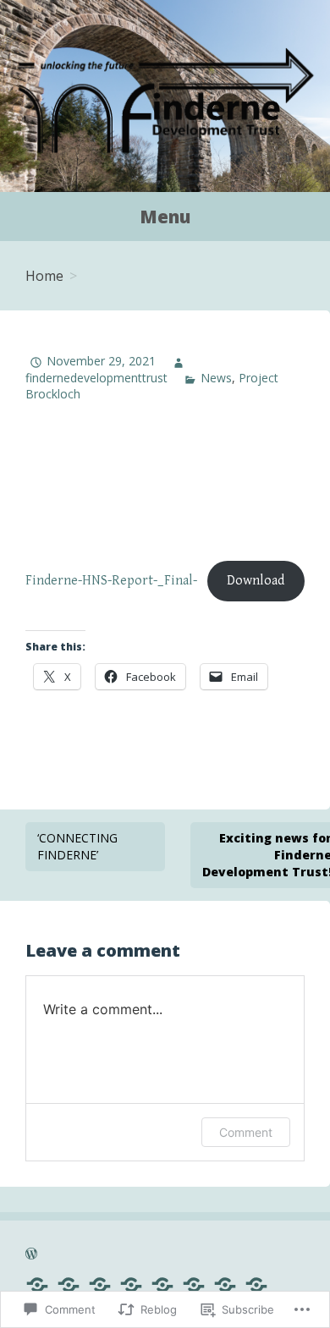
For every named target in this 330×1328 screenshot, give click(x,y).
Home (44, 275)
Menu (165, 216)
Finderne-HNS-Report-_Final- (111, 581)
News (216, 378)
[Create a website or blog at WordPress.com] (31, 1255)
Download (255, 581)
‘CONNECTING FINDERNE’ (77, 846)
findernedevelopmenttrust (96, 378)
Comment (245, 1132)
